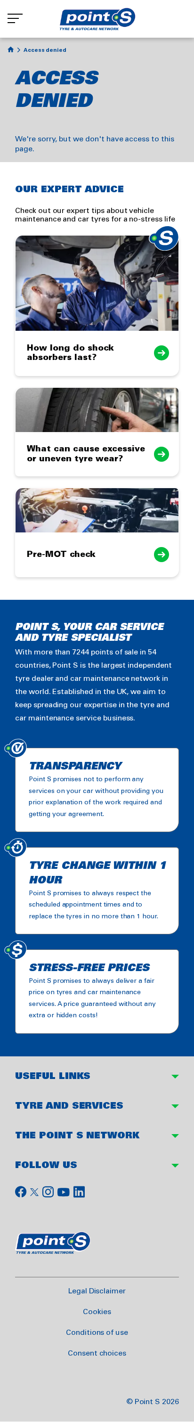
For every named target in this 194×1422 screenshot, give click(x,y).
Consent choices (97, 1353)
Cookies (97, 1312)
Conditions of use (97, 1332)
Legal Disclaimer (97, 1291)
